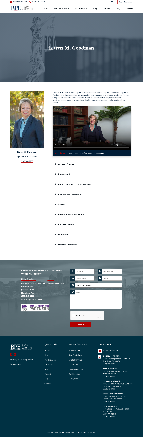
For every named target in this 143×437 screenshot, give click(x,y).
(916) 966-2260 (27, 161)
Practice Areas (61, 8)
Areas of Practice (66, 164)
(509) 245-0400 (27, 296)
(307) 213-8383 (35, 299)
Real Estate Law (75, 355)
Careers (129, 8)
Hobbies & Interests (67, 244)
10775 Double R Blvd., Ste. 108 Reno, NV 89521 (115, 372)
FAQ (118, 8)
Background (64, 174)
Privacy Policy (15, 364)
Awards (61, 204)
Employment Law (76, 369)
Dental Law (73, 364)
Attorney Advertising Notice (21, 359)
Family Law (73, 379)
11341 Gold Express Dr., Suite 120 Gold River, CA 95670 (116, 360)
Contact (106, 8)
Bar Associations (66, 224)
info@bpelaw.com (20, 2)
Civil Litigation (74, 374)
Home (46, 350)
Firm (46, 8)
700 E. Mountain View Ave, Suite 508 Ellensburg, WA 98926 (117, 385)
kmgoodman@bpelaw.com (27, 156)
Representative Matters (69, 194)
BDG (94, 432)
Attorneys (80, 8)
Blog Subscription (125, 2)
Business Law (74, 350)
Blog (95, 8)
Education (63, 234)
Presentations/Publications (71, 214)
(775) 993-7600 (27, 290)
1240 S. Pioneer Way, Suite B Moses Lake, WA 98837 (114, 397)
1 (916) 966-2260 (38, 2)
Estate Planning (75, 360)
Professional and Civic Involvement (74, 184)
